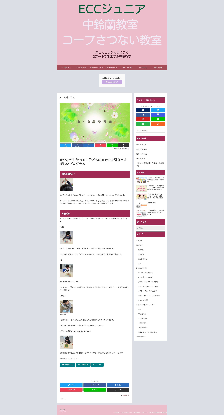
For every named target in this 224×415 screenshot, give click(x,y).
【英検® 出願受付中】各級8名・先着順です (150, 164)
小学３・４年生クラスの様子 (148, 286)
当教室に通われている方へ (145, 305)
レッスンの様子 (141, 268)
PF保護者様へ (143, 318)
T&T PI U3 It (140, 158)
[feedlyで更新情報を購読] (143, 124)
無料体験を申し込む (67, 364)
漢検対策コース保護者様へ (147, 332)
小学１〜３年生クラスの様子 (148, 282)
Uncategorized (141, 337)
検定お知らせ (142, 259)
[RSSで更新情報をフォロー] (158, 124)
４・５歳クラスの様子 (146, 277)
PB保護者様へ (143, 314)
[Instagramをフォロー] (158, 115)
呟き (139, 263)
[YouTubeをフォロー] (143, 119)
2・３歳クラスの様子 (145, 273)
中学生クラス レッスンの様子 (149, 296)
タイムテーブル (97, 364)
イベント (139, 240)
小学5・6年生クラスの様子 (147, 291)
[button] (163, 131)
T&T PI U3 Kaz (141, 154)
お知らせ (139, 245)
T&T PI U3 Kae (141, 149)
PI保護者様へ (142, 323)
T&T (139, 309)
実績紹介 (141, 250)
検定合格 (141, 254)
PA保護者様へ (143, 328)
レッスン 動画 (143, 300)
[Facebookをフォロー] (143, 115)
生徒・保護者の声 (83, 364)
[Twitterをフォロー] (158, 110)
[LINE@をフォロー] (158, 119)
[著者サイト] (143, 110)
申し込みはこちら (112, 82)
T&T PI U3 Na (141, 145)
